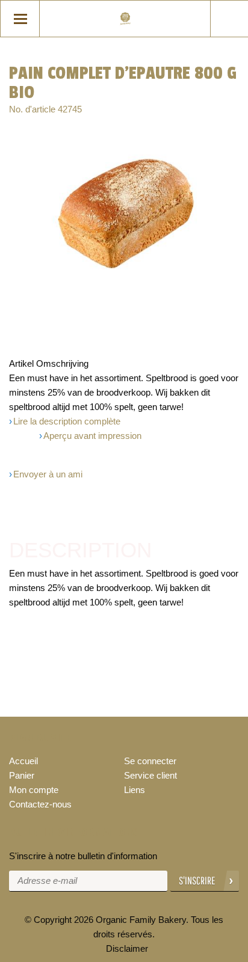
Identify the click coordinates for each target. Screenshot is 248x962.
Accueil (23, 761)
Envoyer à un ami (47, 474)
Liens (134, 790)
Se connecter (150, 761)
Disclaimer (127, 948)
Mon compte (33, 790)
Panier (21, 775)
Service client (150, 775)
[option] (124, 212)
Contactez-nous (40, 804)
